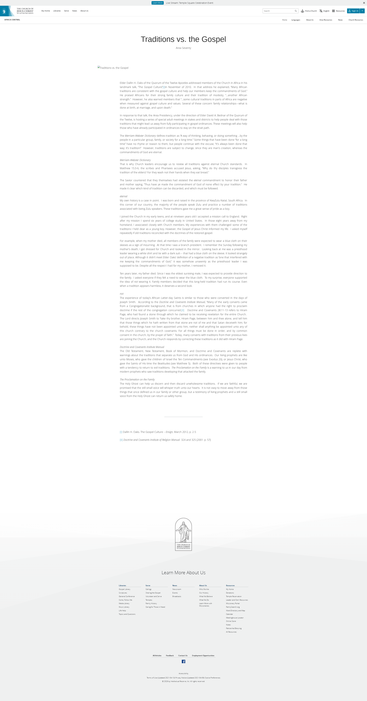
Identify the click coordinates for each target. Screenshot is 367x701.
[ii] (182, 310)
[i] (164, 87)
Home (284, 20)
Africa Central (12, 20)
